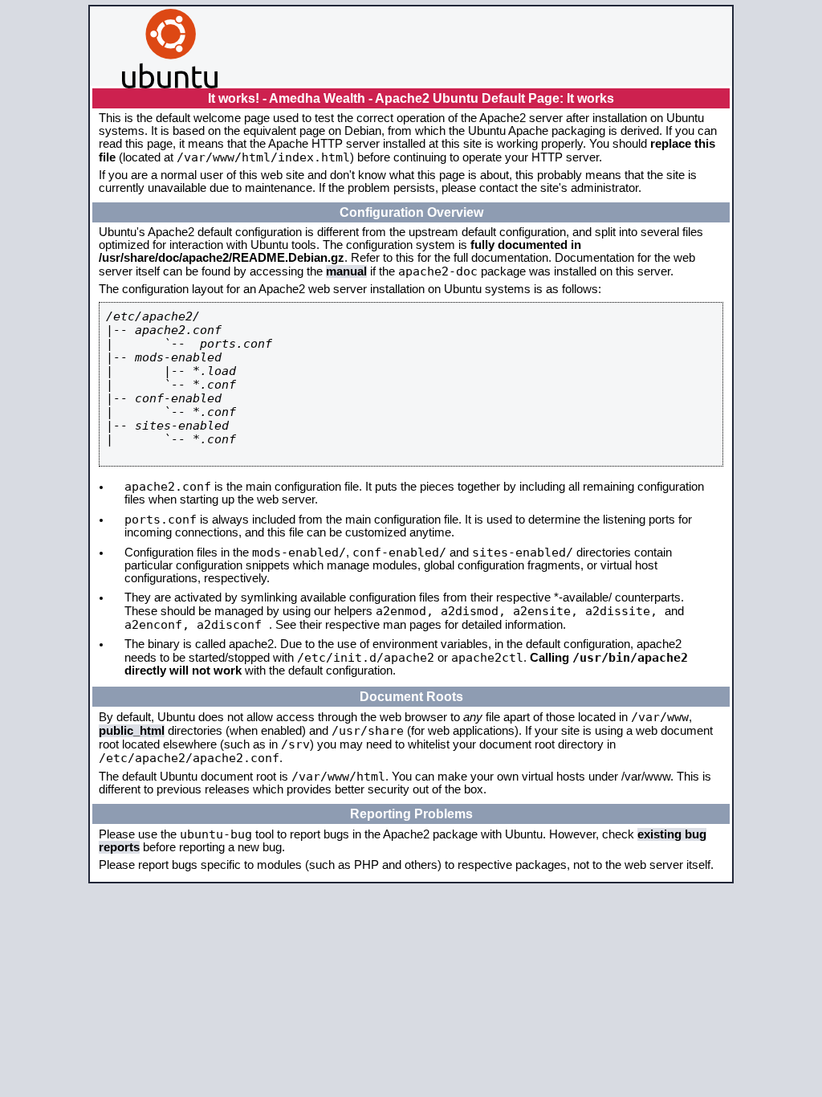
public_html (132, 730)
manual (346, 271)
